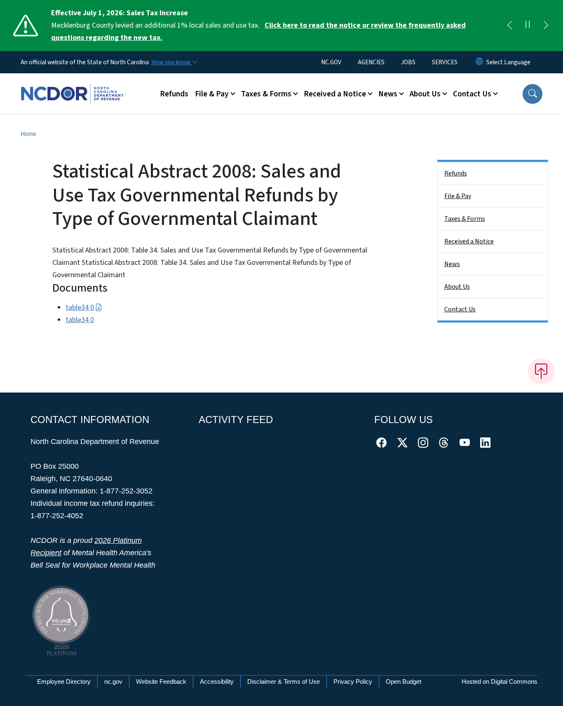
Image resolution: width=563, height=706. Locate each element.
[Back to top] (541, 371)
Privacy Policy (352, 681)
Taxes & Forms (464, 218)
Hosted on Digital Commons (499, 681)
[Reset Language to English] (479, 62)
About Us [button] (425, 94)
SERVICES (444, 62)
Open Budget (403, 681)
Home (28, 133)
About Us (457, 286)
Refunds (174, 94)
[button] (532, 94)
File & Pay (457, 196)
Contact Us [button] (472, 94)
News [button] (387, 94)
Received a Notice (469, 241)
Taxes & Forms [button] (266, 94)
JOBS (408, 62)
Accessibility (217, 681)
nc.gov (113, 681)
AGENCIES (371, 62)
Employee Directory (64, 681)
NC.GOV (331, 62)
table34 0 (80, 307)
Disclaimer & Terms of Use (283, 681)
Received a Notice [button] (335, 94)
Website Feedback (161, 681)
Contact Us (460, 309)
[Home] (72, 84)
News (452, 264)
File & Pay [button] (212, 94)
